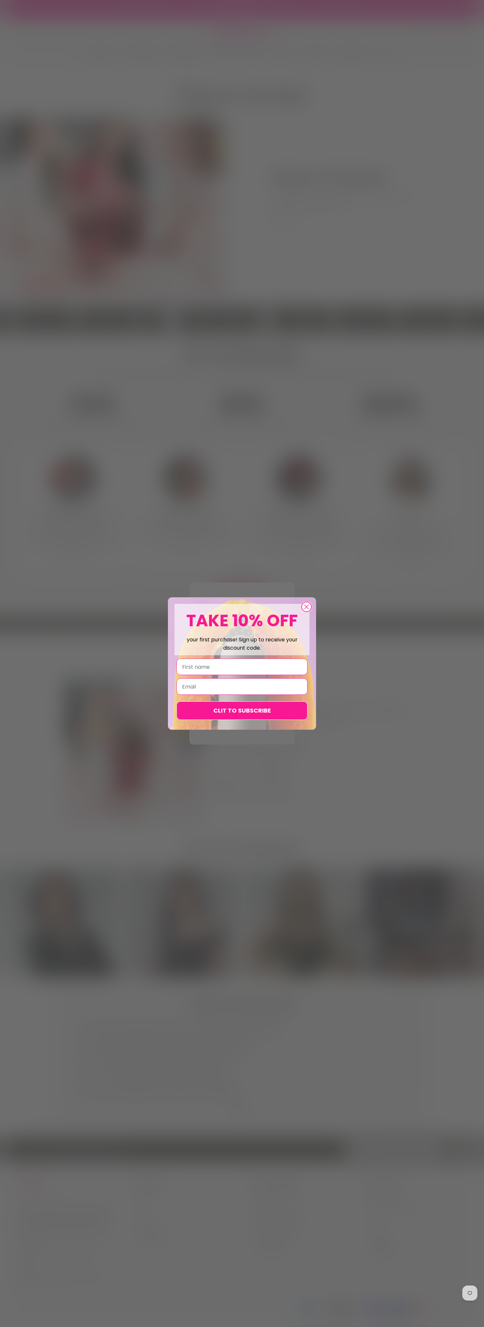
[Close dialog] (306, 607)
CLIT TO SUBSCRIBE (242, 710)
